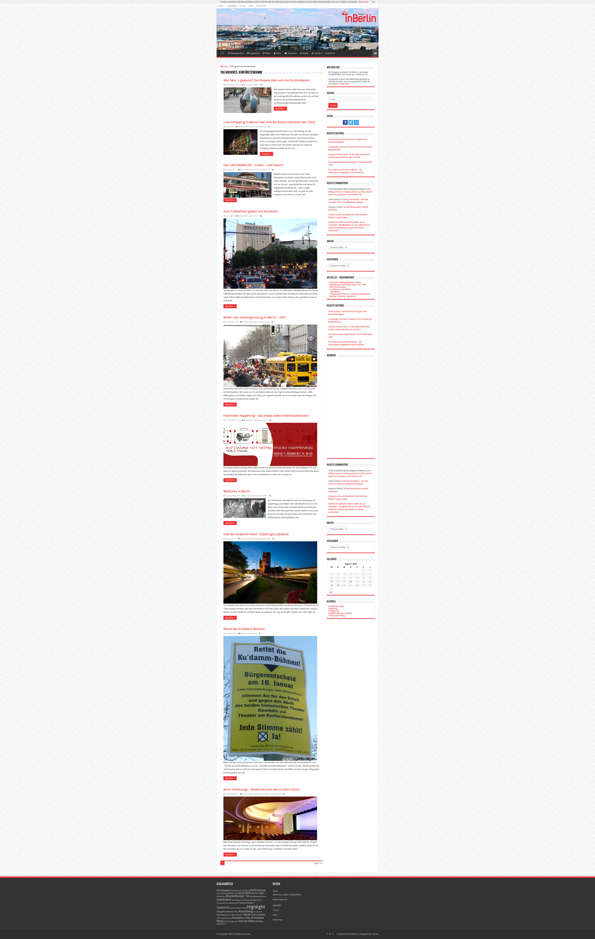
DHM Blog (332, 608)
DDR (219, 899)
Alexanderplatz (224, 890)
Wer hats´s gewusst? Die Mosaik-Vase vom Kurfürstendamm (266, 80)
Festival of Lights (250, 900)
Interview (230, 911)
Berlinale (262, 890)
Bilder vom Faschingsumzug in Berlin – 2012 (254, 317)
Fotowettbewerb (231, 903)
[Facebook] (345, 122)
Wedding (259, 921)
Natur (278, 53)
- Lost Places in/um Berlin (339, 289)
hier (366, 74)
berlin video (258, 893)
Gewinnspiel (241, 908)
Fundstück (223, 907)
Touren (243, 6)
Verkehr (258, 496)
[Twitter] (350, 122)
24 (332, 585)
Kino (236, 911)
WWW (264, 496)
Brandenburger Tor (237, 896)
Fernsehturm (236, 900)
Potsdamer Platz (241, 917)
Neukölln (261, 915)
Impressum (261, 6)
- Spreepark (334, 291)
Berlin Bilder (221, 893)
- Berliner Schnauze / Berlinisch (342, 296)
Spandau (234, 921)
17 (332, 581)
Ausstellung (245, 891)
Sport (255, 216)
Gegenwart (255, 53)
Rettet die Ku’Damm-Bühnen (244, 629)
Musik (247, 914)
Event (227, 899)
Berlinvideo (221, 896)
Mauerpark (226, 915)
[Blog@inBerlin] (298, 29)
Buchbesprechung (258, 896)
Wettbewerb (222, 924)
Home (222, 53)
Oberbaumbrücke (224, 918)
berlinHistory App (336, 606)
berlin (253, 890)
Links (251, 6)
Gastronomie (245, 170)
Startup (243, 921)
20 (351, 581)
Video (251, 921)
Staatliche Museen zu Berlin (340, 613)
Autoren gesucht (280, 899)
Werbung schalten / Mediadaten (287, 894)
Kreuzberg (246, 911)
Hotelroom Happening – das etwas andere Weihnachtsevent (266, 416)
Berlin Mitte (244, 893)
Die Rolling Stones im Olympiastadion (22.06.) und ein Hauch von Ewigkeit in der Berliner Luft (350, 192)
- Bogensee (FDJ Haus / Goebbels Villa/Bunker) (349, 294)
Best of (331, 53)
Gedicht (232, 908)
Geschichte (256, 170)
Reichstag (227, 921)
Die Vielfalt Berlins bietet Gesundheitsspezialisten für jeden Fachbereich (349, 228)
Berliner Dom (232, 893)
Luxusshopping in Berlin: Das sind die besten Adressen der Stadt (269, 122)
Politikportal (333, 611)
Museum (239, 915)
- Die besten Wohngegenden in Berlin (344, 282)
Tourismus (292, 53)
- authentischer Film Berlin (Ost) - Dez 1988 (347, 284)
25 (338, 585)
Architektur (248, 85)
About (220, 6)
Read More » (280, 109)
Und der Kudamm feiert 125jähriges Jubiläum (256, 534)
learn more (363, 2)
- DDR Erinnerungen (337, 287)
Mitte (233, 915)
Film (260, 900)
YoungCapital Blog (336, 615)
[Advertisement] (350, 405)
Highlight (256, 907)
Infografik (221, 912)
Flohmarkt (221, 903)
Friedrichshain (246, 902)
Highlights (232, 6)
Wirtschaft (262, 127)
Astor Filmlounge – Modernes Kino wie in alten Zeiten (261, 789)
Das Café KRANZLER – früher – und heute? (253, 165)
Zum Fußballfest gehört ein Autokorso (250, 211)
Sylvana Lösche (335, 214)
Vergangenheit (237, 53)
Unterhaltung (264, 322)
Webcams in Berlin (236, 491)
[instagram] (356, 122)
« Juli (330, 592)
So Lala (318, 53)
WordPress (353, 934)
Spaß (250, 216)
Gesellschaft (243, 127)
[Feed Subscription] (322, 72)
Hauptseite (343, 84)
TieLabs (375, 934)
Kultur (267, 53)
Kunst (255, 85)
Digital (305, 53)
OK (373, 2)
